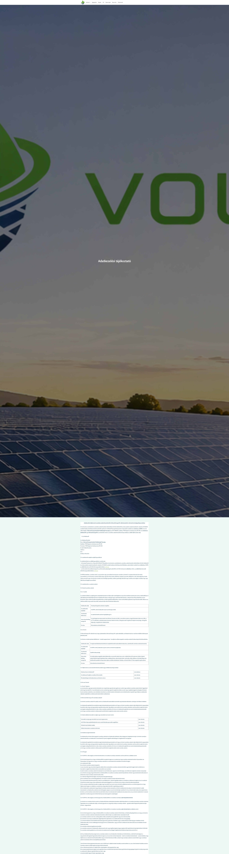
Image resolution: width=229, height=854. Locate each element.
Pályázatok (120, 2)
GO (103, 2)
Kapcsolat (114, 2)
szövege (107, 567)
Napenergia (108, 2)
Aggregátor (94, 2)
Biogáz (99, 2)
